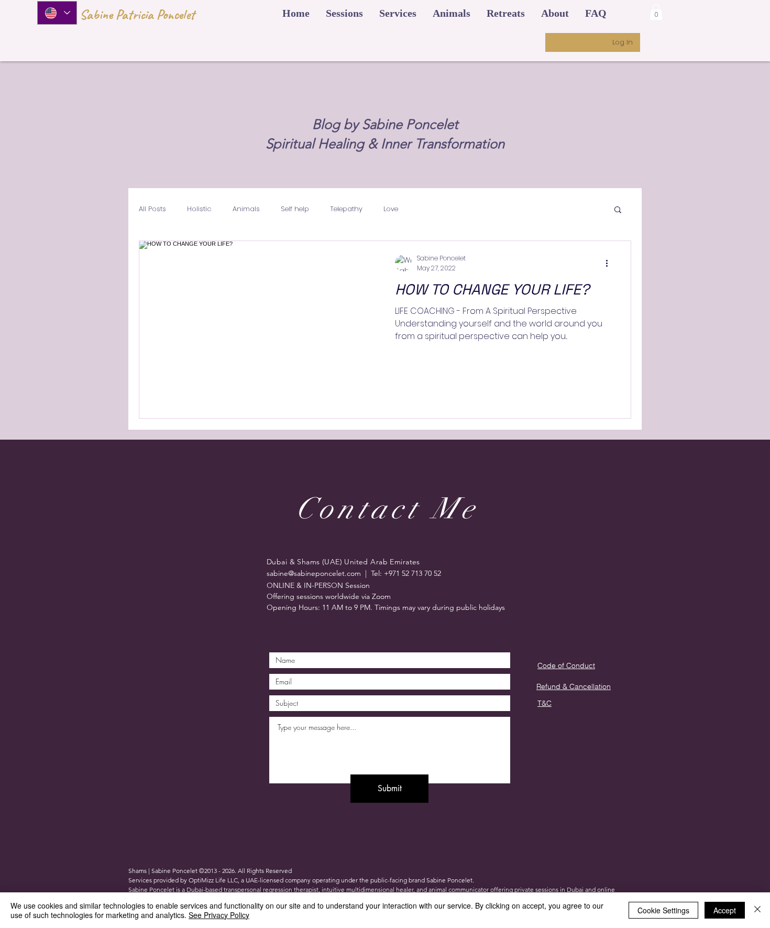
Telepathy (346, 209)
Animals (246, 209)
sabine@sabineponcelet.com (314, 573)
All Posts (152, 209)
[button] (295, 13)
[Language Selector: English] (57, 13)
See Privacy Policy (219, 915)
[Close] (757, 910)
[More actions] (610, 263)
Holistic (199, 209)
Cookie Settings (663, 910)
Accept (724, 910)
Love (390, 209)
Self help (295, 209)
